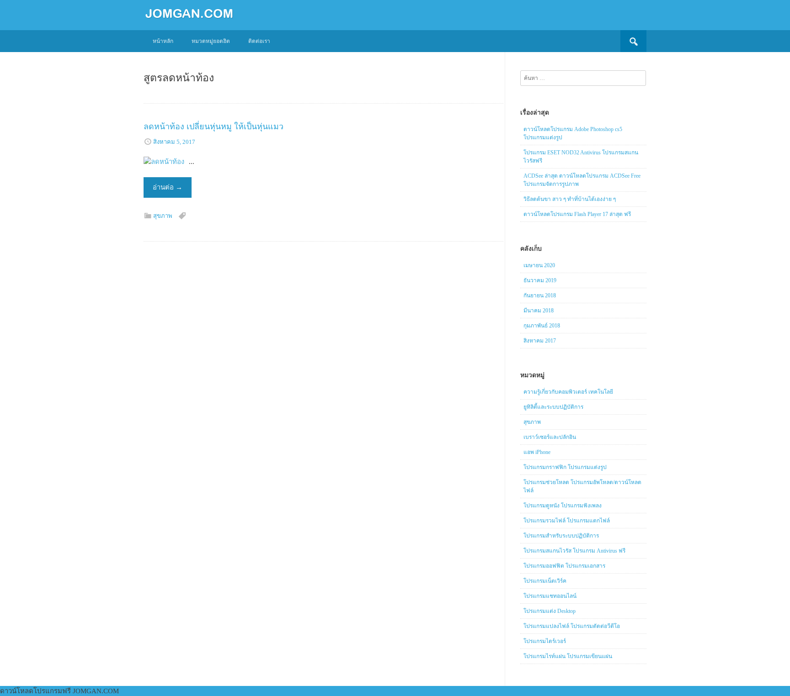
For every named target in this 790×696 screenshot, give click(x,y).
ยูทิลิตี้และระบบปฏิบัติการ (553, 407)
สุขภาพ (162, 215)
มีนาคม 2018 (538, 310)
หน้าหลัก (163, 41)
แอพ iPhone (536, 452)
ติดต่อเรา (259, 41)
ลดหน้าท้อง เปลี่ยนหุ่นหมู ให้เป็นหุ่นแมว (213, 126)
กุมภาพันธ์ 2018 (541, 325)
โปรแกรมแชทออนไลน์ (549, 596)
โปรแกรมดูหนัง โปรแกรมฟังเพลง (562, 505)
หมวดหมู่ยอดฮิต (211, 41)
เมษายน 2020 (539, 265)
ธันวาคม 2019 (539, 280)
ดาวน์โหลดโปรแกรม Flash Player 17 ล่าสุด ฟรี (577, 214)
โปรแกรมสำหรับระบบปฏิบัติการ (561, 536)
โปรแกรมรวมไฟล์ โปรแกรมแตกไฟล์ (566, 520)
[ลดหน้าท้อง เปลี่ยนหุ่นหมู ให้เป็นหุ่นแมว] (164, 161)
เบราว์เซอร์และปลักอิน (549, 437)
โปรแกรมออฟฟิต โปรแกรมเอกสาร (564, 566)
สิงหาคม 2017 (539, 340)
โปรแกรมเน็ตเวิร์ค (544, 581)
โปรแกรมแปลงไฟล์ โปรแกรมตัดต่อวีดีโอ (571, 626)
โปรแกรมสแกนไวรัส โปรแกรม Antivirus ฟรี (574, 551)
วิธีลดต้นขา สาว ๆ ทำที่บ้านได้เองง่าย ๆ (569, 199)
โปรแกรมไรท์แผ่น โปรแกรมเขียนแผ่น (567, 656)
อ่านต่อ (167, 187)
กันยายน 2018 (539, 295)
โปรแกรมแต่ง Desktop (549, 611)
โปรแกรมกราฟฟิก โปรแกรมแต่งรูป (565, 467)
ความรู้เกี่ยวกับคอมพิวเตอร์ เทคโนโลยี (568, 392)
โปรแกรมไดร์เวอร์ (544, 641)
